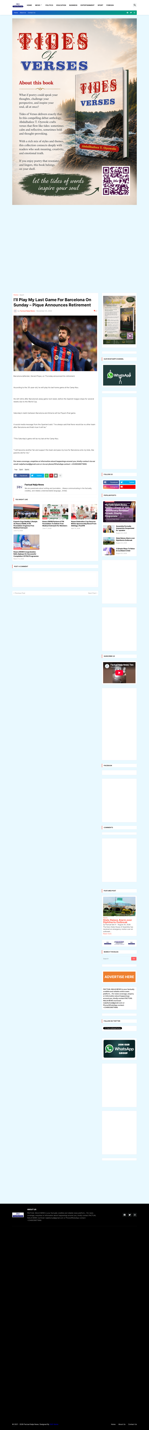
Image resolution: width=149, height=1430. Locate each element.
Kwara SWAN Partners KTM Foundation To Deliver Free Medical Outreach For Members (54, 523)
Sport (100, 5)
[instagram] (134, 12)
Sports (27, 469)
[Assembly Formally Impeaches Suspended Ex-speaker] (109, 529)
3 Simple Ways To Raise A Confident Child (125, 550)
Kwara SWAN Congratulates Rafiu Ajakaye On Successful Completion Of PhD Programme (26, 554)
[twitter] (131, 12)
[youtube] (128, 487)
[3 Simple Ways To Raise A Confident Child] (109, 551)
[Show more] (60, 476)
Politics (49, 5)
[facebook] (127, 12)
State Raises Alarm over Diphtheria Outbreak (125, 539)
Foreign (110, 5)
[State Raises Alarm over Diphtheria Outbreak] (109, 541)
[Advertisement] (74, 248)
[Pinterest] (51, 476)
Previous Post (20, 593)
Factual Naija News (34, 484)
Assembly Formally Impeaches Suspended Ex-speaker (125, 528)
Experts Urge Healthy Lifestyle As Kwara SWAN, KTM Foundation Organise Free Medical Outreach (25, 524)
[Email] (56, 476)
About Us (23, 12)
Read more (107, 934)
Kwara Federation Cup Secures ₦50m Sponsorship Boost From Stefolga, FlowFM (83, 523)
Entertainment (87, 5)
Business (73, 5)
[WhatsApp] (47, 476)
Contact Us (31, 12)
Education (61, 5)
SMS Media (54, 1424)
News (37, 5)
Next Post (92, 593)
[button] (135, 5)
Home (29, 5)
